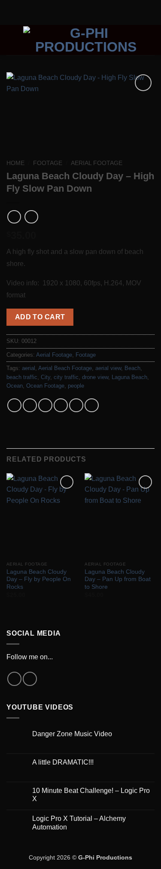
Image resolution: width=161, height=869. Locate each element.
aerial (28, 368)
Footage (47, 163)
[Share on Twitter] (45, 405)
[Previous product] (31, 216)
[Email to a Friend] (61, 405)
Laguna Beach (129, 377)
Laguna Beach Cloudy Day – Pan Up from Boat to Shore (118, 579)
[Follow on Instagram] (14, 679)
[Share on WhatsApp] (14, 405)
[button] (11, 39)
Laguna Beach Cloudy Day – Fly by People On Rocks (38, 579)
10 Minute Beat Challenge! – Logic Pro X (91, 794)
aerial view (108, 368)
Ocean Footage (45, 385)
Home (15, 163)
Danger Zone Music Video (72, 733)
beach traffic (21, 377)
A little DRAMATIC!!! (63, 762)
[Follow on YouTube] (30, 679)
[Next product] (14, 216)
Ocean (14, 385)
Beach (132, 368)
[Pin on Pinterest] (76, 405)
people (76, 385)
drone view (95, 377)
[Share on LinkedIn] (92, 405)
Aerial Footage (96, 163)
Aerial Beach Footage (65, 368)
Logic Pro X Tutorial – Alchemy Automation (79, 822)
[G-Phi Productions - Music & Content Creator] (85, 40)
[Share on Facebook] (30, 405)
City (45, 377)
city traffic (66, 377)
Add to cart (40, 317)
